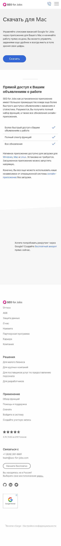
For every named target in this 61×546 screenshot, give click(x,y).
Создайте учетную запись (17, 419)
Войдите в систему (13, 414)
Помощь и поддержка (15, 404)
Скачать (14, 58)
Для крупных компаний (15, 367)
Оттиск (7, 307)
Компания (8, 344)
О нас (6, 323)
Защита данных (11, 318)
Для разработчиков (13, 381)
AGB (5, 312)
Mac (16, 157)
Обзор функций (11, 399)
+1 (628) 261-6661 (12, 454)
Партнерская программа (16, 333)
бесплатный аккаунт (46, 246)
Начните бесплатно (16, 466)
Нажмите (8, 328)
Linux (23, 157)
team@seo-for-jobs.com (15, 457)
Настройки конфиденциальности (39, 526)
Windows (8, 157)
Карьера (7, 339)
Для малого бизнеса (14, 362)
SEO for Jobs (12, 4)
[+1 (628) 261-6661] (49, 4)
